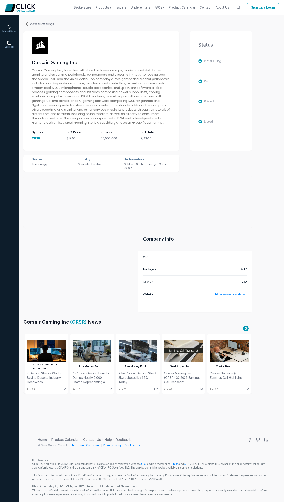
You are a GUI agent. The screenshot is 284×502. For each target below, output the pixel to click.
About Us (222, 7)
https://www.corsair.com (231, 294)
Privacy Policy (112, 445)
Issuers (121, 7)
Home (42, 440)
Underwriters (140, 7)
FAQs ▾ (159, 7)
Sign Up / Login (263, 7)
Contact (205, 7)
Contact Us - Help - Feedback (107, 440)
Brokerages (82, 7)
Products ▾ (103, 7)
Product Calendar (65, 440)
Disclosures (132, 445)
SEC (143, 463)
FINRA (175, 463)
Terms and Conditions (86, 445)
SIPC (187, 463)
